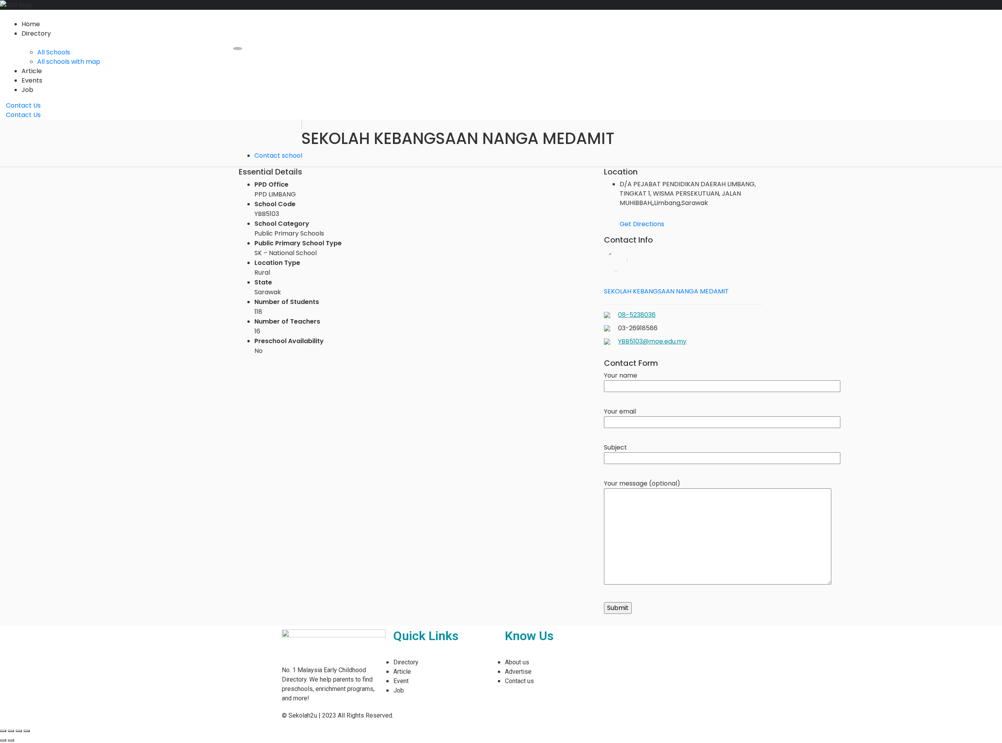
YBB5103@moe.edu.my (652, 341)
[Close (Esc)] (3, 731)
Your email (620, 411)
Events (32, 80)
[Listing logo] (301, 124)
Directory (36, 33)
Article (32, 71)
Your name (620, 375)
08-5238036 (637, 314)
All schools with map (68, 61)
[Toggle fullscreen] (19, 731)
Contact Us (23, 105)
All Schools (53, 52)
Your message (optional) (642, 483)
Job (27, 89)
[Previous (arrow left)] (3, 740)
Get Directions (642, 223)
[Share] (11, 731)
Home (31, 24)
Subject (615, 447)
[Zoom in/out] (26, 731)
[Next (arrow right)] (11, 740)
